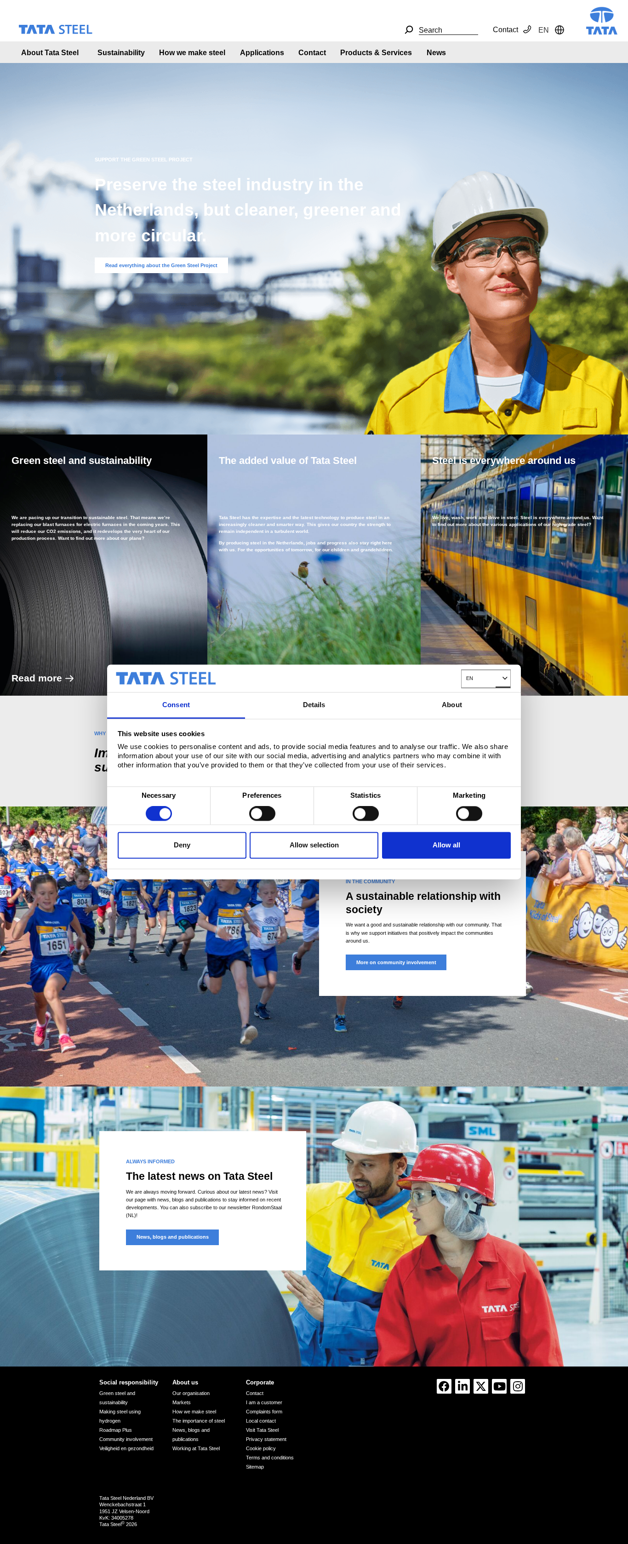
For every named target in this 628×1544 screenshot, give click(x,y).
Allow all (446, 845)
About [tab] (452, 705)
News (436, 53)
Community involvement (126, 1439)
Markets (181, 1402)
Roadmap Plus (115, 1430)
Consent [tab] (176, 705)
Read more (36, 678)
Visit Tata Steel (262, 1430)
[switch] (262, 813)
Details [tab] (314, 705)
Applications (262, 53)
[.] (408, 29)
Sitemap (255, 1467)
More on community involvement (396, 962)
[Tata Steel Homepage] (602, 20)
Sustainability (121, 53)
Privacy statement (266, 1439)
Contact (505, 30)
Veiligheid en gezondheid (126, 1448)
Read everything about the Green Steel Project (161, 265)
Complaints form (264, 1411)
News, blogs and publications (173, 1237)
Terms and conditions (270, 1457)
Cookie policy (261, 1448)
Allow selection (314, 845)
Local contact (261, 1421)
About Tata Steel (50, 53)
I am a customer (264, 1402)
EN (469, 678)
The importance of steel (198, 1421)
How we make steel (192, 53)
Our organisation (191, 1393)
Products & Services (376, 53)
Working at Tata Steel (196, 1448)
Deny (182, 845)
